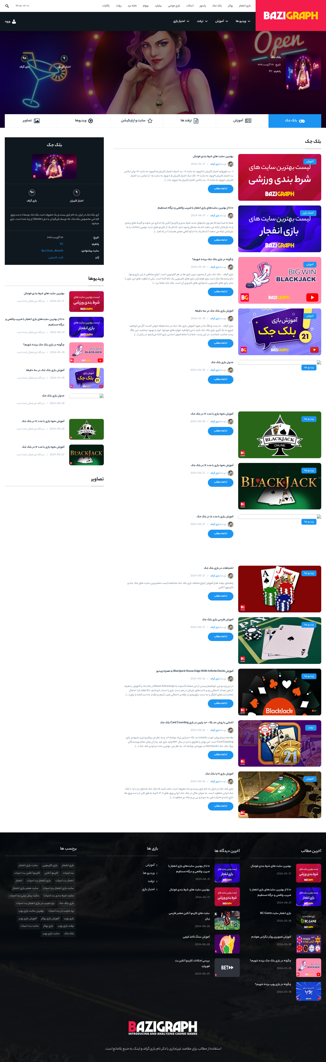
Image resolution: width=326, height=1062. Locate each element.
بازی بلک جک (66, 903)
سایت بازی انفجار (28, 865)
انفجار (19, 880)
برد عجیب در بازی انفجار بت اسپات (35, 903)
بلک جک (276, 57)
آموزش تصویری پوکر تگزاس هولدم (271, 937)
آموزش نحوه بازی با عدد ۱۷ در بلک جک (212, 414)
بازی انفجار (68, 865)
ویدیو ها (309, 367)
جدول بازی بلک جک (222, 362)
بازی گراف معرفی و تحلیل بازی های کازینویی (290, 15)
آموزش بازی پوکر (50, 918)
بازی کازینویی (50, 865)
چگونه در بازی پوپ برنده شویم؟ (273, 984)
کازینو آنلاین (51, 873)
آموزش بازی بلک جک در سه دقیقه (214, 311)
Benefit (59, 251)
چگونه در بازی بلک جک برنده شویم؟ (212, 259)
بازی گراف (215, 164)
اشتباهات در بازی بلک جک (218, 568)
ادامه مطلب (220, 188)
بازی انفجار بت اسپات (39, 880)
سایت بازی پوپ (51, 933)
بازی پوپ (69, 918)
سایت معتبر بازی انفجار (25, 888)
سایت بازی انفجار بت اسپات (58, 888)
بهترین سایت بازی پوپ (31, 911)
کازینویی (52, 258)
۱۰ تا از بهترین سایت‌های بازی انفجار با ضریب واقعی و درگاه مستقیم (195, 208)
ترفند (311, 728)
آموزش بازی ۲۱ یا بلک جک (219, 774)
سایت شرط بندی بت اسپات (59, 895)
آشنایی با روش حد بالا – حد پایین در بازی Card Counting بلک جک (196, 722)
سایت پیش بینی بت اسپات (24, 895)
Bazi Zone (47, 251)
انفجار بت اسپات (64, 880)
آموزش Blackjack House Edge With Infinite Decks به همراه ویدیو (194, 671)
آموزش (310, 161)
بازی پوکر (48, 926)
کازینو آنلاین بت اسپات (27, 873)
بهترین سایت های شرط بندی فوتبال (213, 156)
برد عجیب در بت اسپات (61, 911)
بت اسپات (68, 873)
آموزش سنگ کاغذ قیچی (196, 937)
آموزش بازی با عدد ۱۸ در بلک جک (215, 516)
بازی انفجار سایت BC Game (275, 913)
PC (270, 71)
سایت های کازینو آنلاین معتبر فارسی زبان (189, 916)
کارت (61, 258)
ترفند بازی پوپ (66, 926)
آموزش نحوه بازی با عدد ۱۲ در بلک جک (212, 465)
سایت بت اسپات (30, 926)
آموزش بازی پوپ (27, 918)
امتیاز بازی (308, 213)
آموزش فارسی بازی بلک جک (217, 619)
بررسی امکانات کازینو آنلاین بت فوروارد (192, 964)
